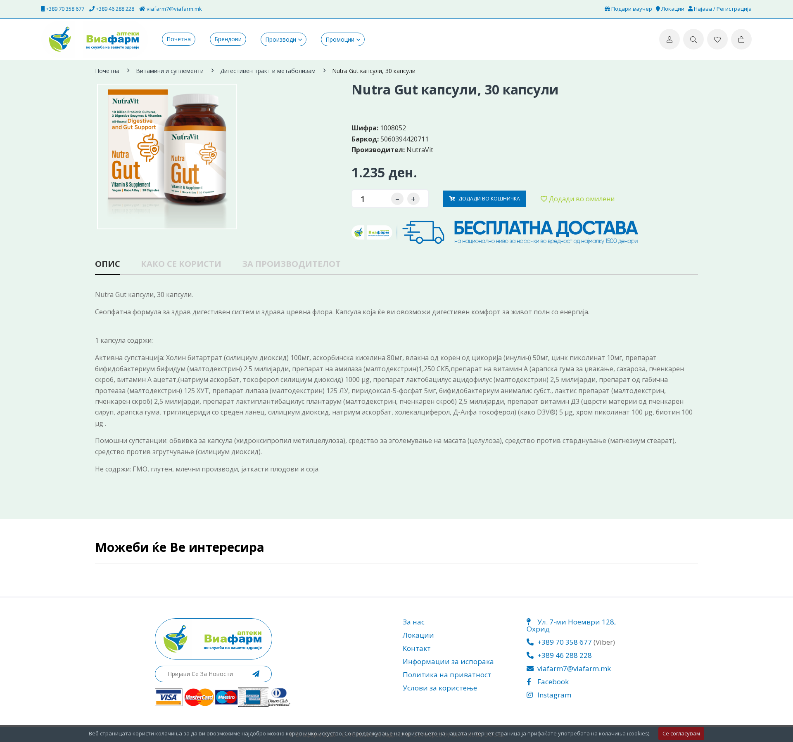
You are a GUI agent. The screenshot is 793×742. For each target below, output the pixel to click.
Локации (672, 8)
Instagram (553, 694)
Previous (97, 146)
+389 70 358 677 (64, 8)
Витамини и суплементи (170, 71)
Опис (107, 264)
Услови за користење (440, 687)
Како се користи (181, 264)
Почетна (178, 39)
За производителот (291, 264)
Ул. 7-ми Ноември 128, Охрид (571, 625)
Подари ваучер (631, 8)
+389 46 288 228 (114, 8)
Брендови (228, 39)
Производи (280, 39)
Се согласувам (681, 733)
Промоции (339, 39)
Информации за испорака (448, 661)
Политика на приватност (447, 674)
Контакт (417, 648)
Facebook (552, 681)
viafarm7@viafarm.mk (173, 8)
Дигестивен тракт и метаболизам (268, 71)
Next (337, 146)
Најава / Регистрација (722, 8)
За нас (414, 621)
